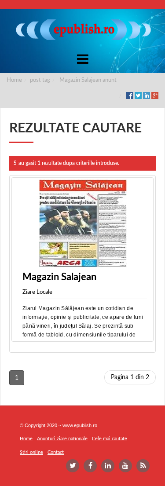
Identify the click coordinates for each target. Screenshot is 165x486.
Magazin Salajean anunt (88, 80)
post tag (40, 80)
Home (14, 80)
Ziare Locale (37, 292)
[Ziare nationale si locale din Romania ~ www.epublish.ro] (82, 29)
